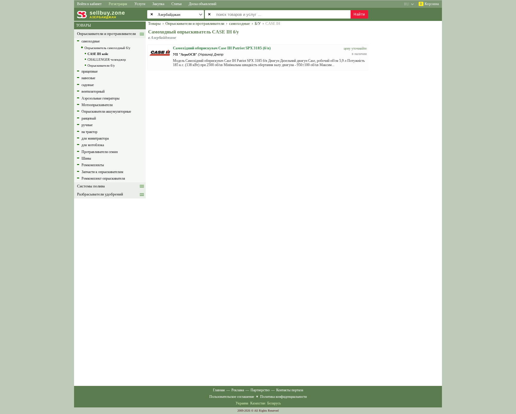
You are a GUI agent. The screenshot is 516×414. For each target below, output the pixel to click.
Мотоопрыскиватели (97, 105)
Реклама (237, 390)
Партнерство (260, 390)
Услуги (139, 4)
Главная (219, 390)
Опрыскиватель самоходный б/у (107, 48)
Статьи (176, 4)
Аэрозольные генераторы (100, 98)
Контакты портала (289, 390)
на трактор (89, 132)
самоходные (91, 41)
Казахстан (257, 403)
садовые (88, 85)
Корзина (429, 4)
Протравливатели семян (100, 152)
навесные (88, 78)
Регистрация (118, 4)
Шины (86, 158)
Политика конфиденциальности (283, 397)
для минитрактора (95, 138)
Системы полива (91, 186)
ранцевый (89, 118)
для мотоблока (93, 145)
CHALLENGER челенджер (106, 59)
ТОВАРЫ (83, 25)
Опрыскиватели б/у (101, 65)
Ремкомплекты (93, 165)
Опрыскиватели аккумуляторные (106, 111)
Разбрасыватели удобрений (100, 194)
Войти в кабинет (89, 4)
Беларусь (274, 403)
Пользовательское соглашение (231, 397)
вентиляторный (93, 91)
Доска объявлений (202, 4)
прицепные (90, 71)
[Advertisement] (409, 111)
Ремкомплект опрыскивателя (103, 178)
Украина (242, 403)
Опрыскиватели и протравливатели (106, 34)
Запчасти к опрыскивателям (102, 172)
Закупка (158, 4)
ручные (87, 125)
